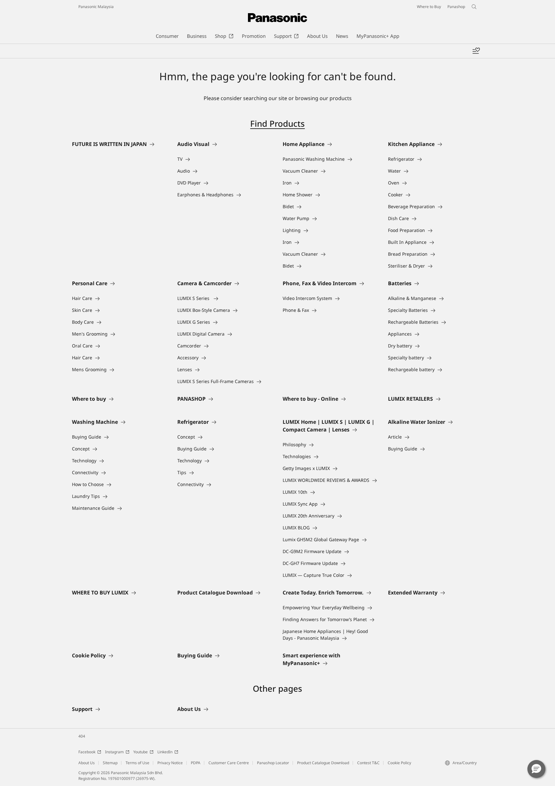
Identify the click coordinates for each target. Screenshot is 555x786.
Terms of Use (137, 762)
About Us (86, 762)
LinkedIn (164, 752)
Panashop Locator (273, 762)
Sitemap (110, 762)
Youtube (140, 752)
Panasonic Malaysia (96, 6)
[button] (536, 769)
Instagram (114, 752)
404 (81, 736)
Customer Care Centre (228, 762)
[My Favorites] (476, 51)
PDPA (195, 762)
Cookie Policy (399, 762)
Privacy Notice (170, 762)
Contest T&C (368, 762)
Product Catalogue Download (323, 762)
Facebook (86, 752)
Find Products (277, 123)
